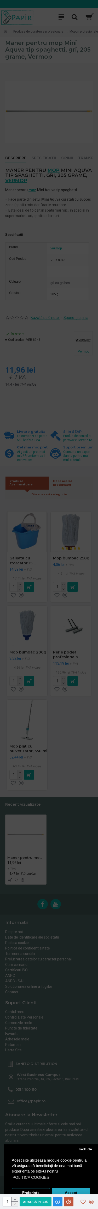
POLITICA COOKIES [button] (31, 1177)
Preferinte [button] (30, 1193)
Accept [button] (71, 1193)
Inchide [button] (85, 1149)
